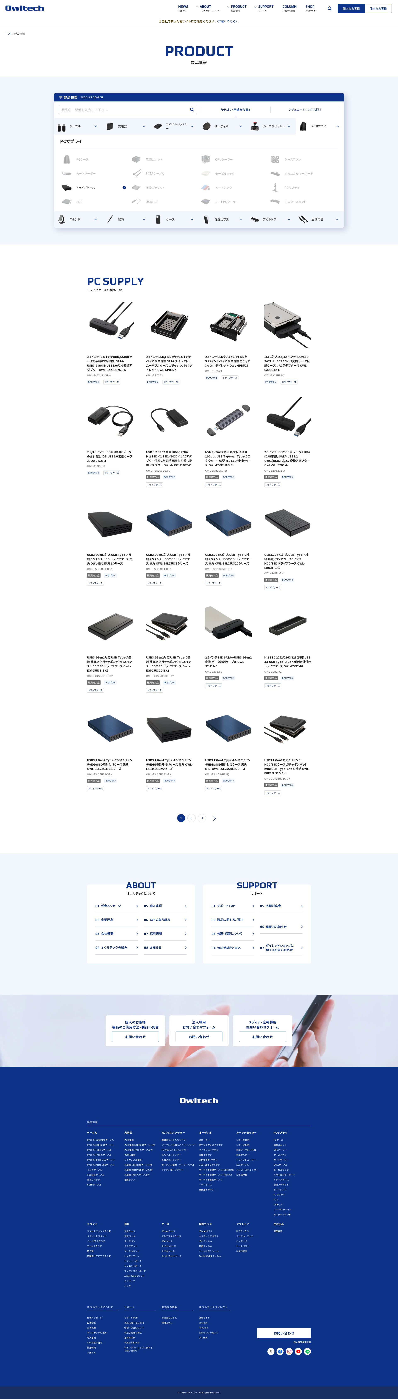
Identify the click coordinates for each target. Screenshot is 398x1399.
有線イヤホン (205, 1154)
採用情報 (91, 1347)
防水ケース (129, 1231)
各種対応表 (129, 1337)
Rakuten (203, 1327)
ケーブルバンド (132, 1251)
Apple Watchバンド (134, 1275)
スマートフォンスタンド (99, 1231)
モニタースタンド (282, 1214)
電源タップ (129, 1179)
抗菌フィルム (205, 1246)
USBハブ (278, 1204)
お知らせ (91, 1352)
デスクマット (130, 1246)
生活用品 (279, 1224)
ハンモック (241, 1241)
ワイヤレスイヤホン (209, 1149)
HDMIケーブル (94, 1184)
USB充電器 (129, 1154)
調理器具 (278, 1231)
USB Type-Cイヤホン (209, 1164)
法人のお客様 (378, 8)
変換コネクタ (93, 1179)
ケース (165, 1224)
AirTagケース (168, 1251)
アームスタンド (94, 1246)
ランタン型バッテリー (172, 1169)
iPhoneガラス (206, 1231)
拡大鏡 (90, 1251)
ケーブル (92, 1132)
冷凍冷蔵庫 (241, 1251)
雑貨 (127, 1224)
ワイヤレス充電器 (133, 1159)
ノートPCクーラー (283, 1209)
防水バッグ (129, 1236)
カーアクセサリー (246, 1132)
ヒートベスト (242, 1246)
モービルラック (281, 1169)
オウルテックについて (100, 1307)
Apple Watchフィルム (210, 1256)
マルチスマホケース (171, 1236)
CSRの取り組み (94, 1342)
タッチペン (129, 1241)
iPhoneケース (168, 1231)
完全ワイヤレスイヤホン (211, 1144)
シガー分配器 (242, 1144)
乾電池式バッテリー (171, 1159)
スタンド (92, 1224)
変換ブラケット (281, 1184)
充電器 (128, 1132)
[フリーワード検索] (329, 8)
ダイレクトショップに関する (138, 1349)
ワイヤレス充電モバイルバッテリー (179, 1144)
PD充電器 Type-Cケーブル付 (138, 1149)
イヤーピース (205, 1184)
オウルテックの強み (97, 1332)
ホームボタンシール (209, 1251)
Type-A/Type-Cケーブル (99, 1154)
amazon (203, 1322)
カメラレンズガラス (209, 1236)
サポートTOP (131, 1317)
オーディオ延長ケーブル (211, 1179)
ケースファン (280, 1154)
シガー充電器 (242, 1139)
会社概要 (91, 1327)
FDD (276, 1199)
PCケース (278, 1139)
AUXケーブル (242, 1164)
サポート (129, 1307)
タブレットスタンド (97, 1236)
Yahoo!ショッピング (209, 1332)
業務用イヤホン (206, 1189)
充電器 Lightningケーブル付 (138, 1164)
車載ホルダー (242, 1154)
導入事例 (91, 1337)
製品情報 (92, 1122)
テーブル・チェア (245, 1236)
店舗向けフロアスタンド (99, 1256)
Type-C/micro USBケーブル (101, 1159)
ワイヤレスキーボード (135, 1270)
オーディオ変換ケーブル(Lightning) (216, 1169)
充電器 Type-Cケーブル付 (137, 1174)
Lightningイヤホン (208, 1159)
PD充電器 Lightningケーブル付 (139, 1144)
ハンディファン (132, 1256)
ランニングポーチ (133, 1265)
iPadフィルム (205, 1241)
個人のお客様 (351, 8)
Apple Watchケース (172, 1256)
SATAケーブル (280, 1164)
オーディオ (205, 1132)
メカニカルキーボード (284, 1174)
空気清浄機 (241, 1174)
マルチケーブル (94, 1169)
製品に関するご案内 (134, 1322)
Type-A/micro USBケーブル (100, 1164)
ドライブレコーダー (246, 1159)
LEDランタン (242, 1231)
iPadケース (167, 1241)
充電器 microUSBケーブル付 (138, 1169)
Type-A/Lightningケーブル (100, 1144)
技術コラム (167, 1322)
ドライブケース (281, 1179)
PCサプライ (281, 1132)
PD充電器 (129, 1139)
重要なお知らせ (132, 1342)
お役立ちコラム (169, 1317)
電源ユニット (280, 1144)
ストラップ (129, 1280)
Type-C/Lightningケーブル (100, 1139)
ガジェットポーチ (133, 1260)
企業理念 (91, 1322)
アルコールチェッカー (247, 1169)
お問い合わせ (135, 1036)
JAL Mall (203, 1337)
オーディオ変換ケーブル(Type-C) (215, 1174)
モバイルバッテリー (173, 1132)
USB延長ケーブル (95, 1174)
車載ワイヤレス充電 (246, 1149)
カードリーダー (281, 1159)
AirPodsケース (169, 1246)
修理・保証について (134, 1327)
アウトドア (242, 1224)
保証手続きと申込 (133, 1332)
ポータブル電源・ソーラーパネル (178, 1164)
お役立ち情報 (169, 1307)
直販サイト (204, 1317)
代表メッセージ (94, 1317)
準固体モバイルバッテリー (175, 1139)
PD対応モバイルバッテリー (175, 1149)
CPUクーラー (280, 1149)
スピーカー (204, 1139)
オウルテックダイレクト (213, 1307)
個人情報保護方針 (302, 1342)
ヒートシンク (280, 1189)
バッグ (127, 1285)
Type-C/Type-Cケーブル (99, 1149)
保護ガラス (205, 1224)
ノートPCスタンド (96, 1241)
